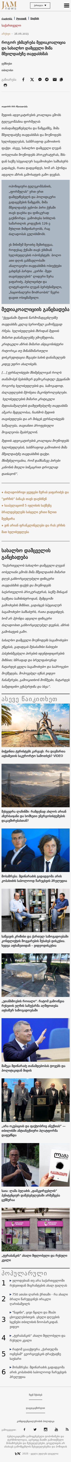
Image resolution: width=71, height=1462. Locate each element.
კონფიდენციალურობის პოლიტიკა (35, 1421)
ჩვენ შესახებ (35, 1395)
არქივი (7, 33)
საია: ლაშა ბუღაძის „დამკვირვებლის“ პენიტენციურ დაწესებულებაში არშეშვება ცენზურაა (31, 1195)
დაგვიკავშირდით (35, 1408)
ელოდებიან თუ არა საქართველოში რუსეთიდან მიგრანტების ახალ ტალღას (38, 1283)
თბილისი (7, 70)
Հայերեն (7, 18)
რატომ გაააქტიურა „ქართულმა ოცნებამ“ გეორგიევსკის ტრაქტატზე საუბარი (35, 1354)
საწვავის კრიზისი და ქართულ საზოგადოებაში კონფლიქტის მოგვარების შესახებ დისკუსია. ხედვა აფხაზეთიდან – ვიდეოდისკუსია (35, 941)
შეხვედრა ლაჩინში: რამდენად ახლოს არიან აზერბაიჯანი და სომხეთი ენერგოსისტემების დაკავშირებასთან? (34, 816)
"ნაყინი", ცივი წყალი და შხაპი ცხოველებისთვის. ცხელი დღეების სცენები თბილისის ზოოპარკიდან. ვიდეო (34, 1319)
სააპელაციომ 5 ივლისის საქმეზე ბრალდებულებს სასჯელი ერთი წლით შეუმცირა (29, 512)
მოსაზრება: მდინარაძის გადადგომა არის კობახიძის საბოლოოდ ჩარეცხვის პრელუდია (34, 878)
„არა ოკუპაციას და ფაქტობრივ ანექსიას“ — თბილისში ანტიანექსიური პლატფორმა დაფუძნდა (34, 1130)
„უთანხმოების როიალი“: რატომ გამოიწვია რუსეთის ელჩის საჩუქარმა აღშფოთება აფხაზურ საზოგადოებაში (33, 1005)
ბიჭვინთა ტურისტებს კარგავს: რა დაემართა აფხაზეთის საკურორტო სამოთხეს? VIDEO (33, 753)
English (34, 18)
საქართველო (11, 25)
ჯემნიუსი (7, 63)
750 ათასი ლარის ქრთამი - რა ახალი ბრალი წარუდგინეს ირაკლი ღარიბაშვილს (39, 1299)
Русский (21, 18)
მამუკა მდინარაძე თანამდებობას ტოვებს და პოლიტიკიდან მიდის (33, 1068)
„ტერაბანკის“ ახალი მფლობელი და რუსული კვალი (34, 1257)
